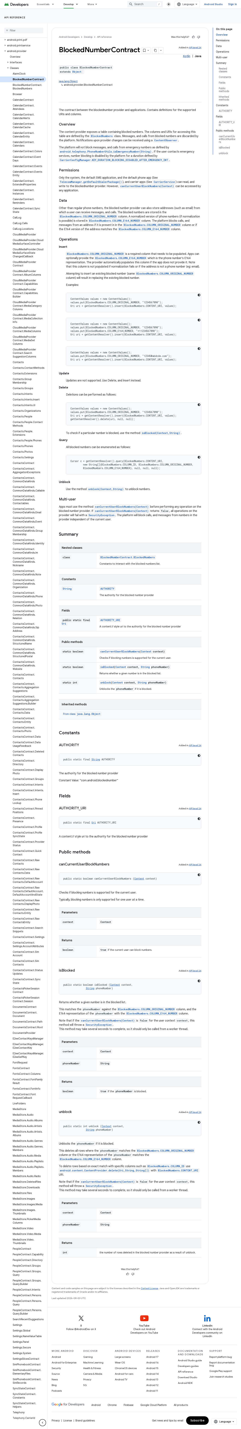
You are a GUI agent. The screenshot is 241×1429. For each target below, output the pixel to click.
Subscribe (197, 1420)
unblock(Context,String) (105, 489)
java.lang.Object (68, 81)
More (91, 4)
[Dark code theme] (199, 295)
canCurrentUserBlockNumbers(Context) (147, 186)
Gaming (88, 1356)
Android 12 (152, 1385)
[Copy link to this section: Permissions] (83, 170)
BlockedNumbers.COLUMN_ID (165, 1166)
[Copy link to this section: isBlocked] (78, 971)
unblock (105, 682)
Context (146, 651)
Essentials (43, 4)
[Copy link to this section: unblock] (75, 1112)
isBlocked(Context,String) (161, 433)
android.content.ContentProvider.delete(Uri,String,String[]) (104, 1170)
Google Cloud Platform (153, 1405)
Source (56, 1373)
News (55, 1379)
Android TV (121, 1379)
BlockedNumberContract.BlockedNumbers (127, 557)
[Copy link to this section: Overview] (79, 125)
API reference (15, 17)
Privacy (87, 1379)
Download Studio (187, 1377)
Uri (64, 623)
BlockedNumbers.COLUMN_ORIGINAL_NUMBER (88, 216)
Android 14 (152, 1373)
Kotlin (186, 56)
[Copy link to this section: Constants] (83, 733)
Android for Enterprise (64, 1362)
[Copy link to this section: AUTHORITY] (82, 745)
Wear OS (120, 1362)
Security (56, 1368)
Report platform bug (220, 1356)
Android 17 (152, 1356)
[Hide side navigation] (42, 1422)
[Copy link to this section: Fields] (74, 796)
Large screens (123, 1356)
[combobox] (145, 4)
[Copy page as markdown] (155, 50)
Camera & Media (92, 1373)
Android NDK (185, 1383)
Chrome (112, 1405)
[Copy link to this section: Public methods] (94, 852)
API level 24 (195, 47)
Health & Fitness (92, 1368)
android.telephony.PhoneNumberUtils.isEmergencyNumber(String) (105, 151)
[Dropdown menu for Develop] (78, 4)
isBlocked (107, 667)
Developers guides (188, 1366)
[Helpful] (193, 37)
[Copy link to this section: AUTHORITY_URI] (89, 808)
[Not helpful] (198, 37)
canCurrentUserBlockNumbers (119, 651)
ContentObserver (165, 140)
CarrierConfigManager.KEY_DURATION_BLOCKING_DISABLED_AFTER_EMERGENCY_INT (114, 160)
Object (76, 71)
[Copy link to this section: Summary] (81, 535)
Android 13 (152, 1379)
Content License (149, 1288)
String (67, 588)
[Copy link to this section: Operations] (82, 240)
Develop (69, 4)
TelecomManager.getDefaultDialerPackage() (91, 182)
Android (56, 1356)
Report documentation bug (222, 1364)
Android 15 (152, 1368)
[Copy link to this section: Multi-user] (80, 499)
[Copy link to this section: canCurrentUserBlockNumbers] (112, 864)
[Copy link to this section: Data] (71, 201)
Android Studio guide (190, 1360)
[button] (23, 40)
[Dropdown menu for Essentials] (54, 4)
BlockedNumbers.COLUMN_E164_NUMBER (114, 220)
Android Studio (213, 4)
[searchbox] (23, 30)
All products (181, 1405)
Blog (54, 1385)
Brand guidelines (85, 1420)
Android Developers (69, 36)
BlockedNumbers (102, 136)
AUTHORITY (107, 588)
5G (85, 1385)
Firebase (128, 1405)
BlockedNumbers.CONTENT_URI (178, 1170)
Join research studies (221, 1376)
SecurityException (102, 515)
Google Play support (220, 1371)
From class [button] (81, 714)
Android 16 (152, 1362)
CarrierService (164, 182)
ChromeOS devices (126, 1368)
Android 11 (152, 1390)
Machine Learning (93, 1362)
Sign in (232, 4)
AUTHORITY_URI (110, 620)
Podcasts (57, 1390)
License (67, 1420)
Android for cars (124, 1373)
